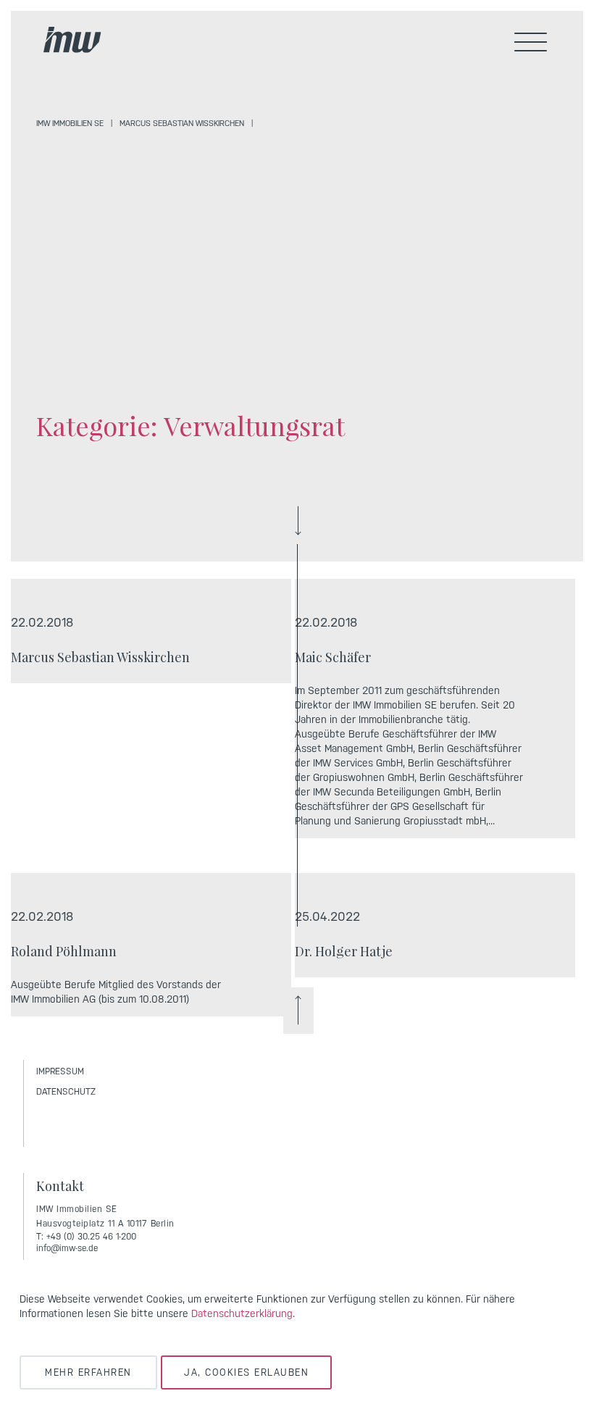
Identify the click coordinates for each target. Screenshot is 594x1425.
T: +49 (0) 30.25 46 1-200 (86, 1237)
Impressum (60, 1071)
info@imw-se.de (67, 1248)
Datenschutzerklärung (242, 1313)
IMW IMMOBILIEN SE (70, 123)
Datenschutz (66, 1092)
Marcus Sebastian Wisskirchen (182, 123)
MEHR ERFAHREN (88, 1372)
